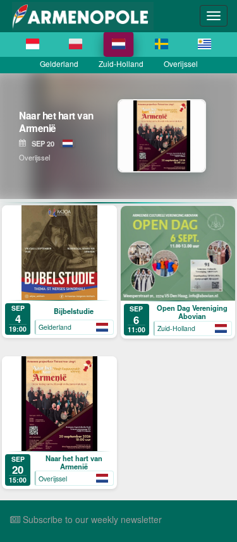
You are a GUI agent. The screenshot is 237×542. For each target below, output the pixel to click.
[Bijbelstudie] (59, 252)
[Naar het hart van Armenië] (59, 403)
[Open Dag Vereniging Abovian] (178, 253)
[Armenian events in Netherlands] (119, 44)
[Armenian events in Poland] (76, 44)
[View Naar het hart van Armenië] (171, 135)
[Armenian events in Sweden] (162, 44)
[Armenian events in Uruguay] (205, 44)
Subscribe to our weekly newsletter (91, 519)
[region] (118, 136)
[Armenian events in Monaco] (33, 44)
